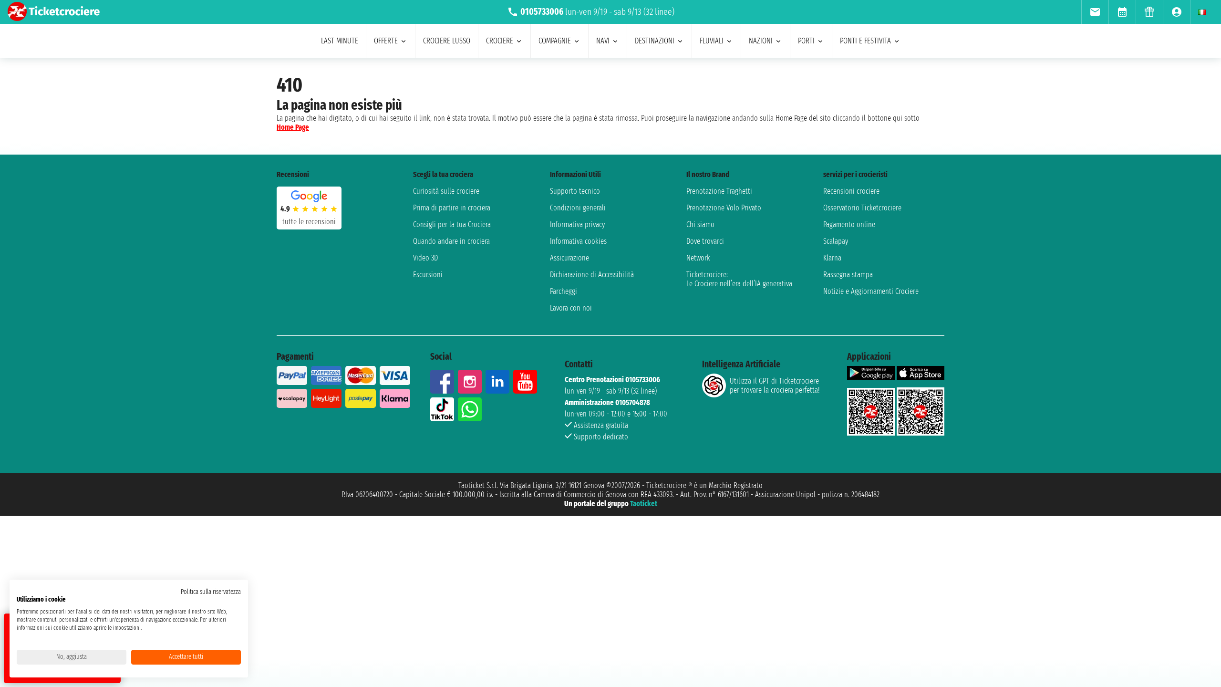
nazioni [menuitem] (761, 40)
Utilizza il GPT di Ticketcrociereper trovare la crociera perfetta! (774, 385)
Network (698, 257)
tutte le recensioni (309, 221)
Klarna (832, 257)
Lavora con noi (571, 307)
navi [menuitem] (603, 40)
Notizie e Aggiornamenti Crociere (871, 291)
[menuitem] (1094, 12)
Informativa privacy (577, 224)
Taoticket (643, 503)
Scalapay (835, 241)
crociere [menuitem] (499, 40)
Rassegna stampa (848, 274)
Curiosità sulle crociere (446, 191)
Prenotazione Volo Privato (723, 207)
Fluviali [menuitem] (712, 40)
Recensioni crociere (851, 191)
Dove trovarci (705, 241)
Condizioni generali (578, 207)
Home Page (293, 127)
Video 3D (425, 257)
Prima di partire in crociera (451, 207)
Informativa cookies (578, 241)
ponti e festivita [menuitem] (865, 40)
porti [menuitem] (806, 40)
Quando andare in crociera (451, 241)
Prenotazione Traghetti (719, 191)
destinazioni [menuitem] (654, 40)
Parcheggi (563, 291)
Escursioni (428, 274)
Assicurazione (569, 257)
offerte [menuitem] (386, 40)
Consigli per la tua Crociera (452, 224)
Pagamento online (849, 224)
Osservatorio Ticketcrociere (862, 207)
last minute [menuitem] (339, 40)
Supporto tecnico (575, 191)
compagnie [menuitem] (554, 40)
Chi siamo (700, 224)
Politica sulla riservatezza (211, 592)
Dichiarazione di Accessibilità (592, 274)
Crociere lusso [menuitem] (446, 40)
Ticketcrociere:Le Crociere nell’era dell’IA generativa (739, 279)
